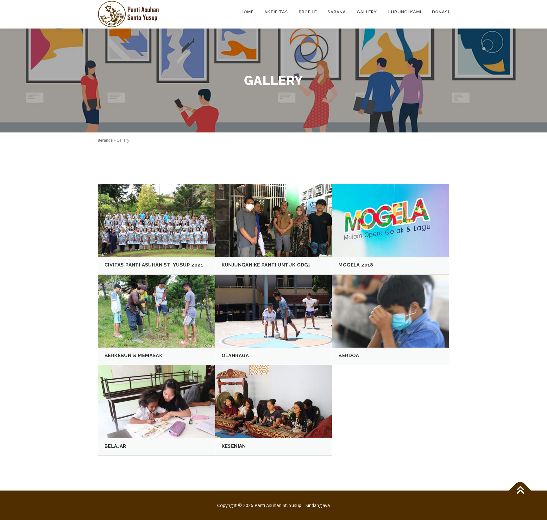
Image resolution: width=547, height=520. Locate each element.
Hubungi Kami (404, 12)
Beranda (105, 140)
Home (247, 12)
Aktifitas (276, 12)
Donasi (440, 12)
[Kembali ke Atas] (520, 490)
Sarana (337, 12)
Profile (308, 12)
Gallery (367, 12)
